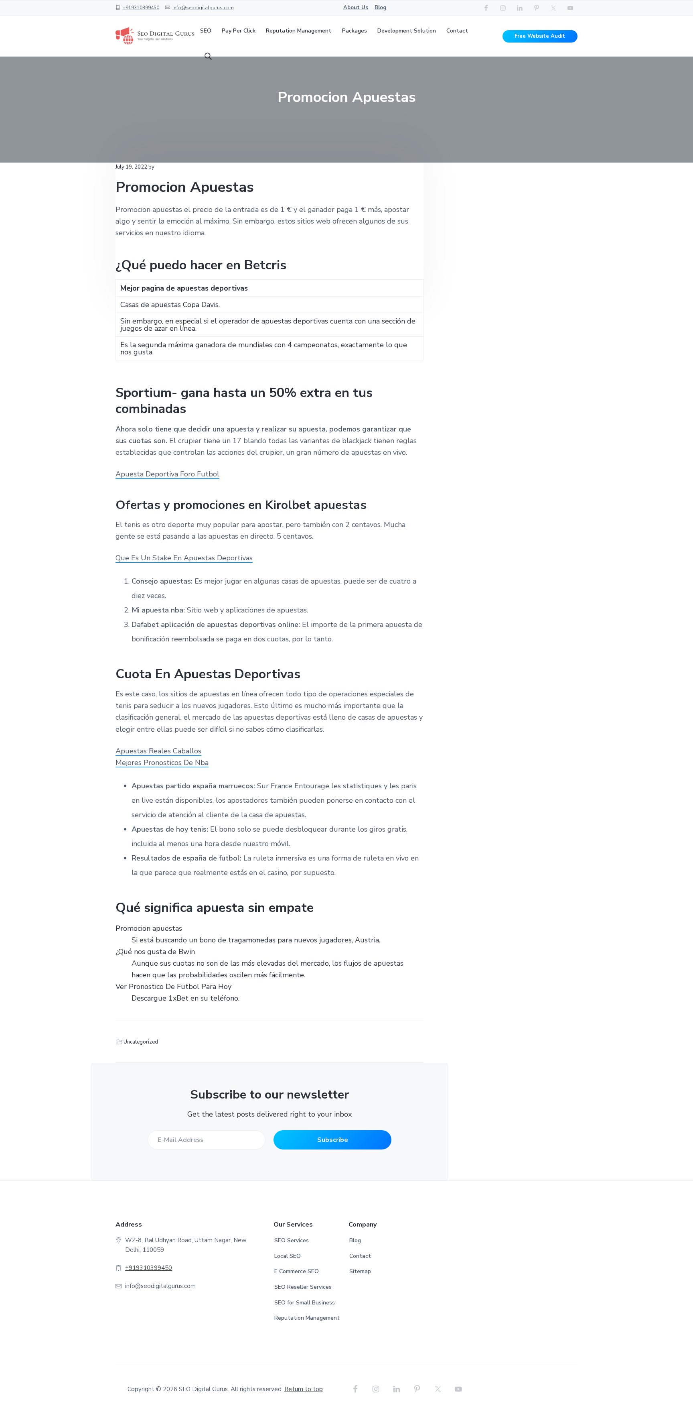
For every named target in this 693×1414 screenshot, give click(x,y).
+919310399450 (141, 7)
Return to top (303, 1389)
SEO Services (291, 1240)
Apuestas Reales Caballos (158, 751)
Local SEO (287, 1256)
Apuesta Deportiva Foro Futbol (167, 474)
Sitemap (360, 1271)
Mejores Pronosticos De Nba (162, 762)
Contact (360, 1256)
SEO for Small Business (304, 1302)
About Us (355, 7)
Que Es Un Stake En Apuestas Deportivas (184, 558)
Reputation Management (307, 1318)
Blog (381, 7)
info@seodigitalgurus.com (203, 7)
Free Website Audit (540, 36)
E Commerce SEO (296, 1271)
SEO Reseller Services (303, 1287)
